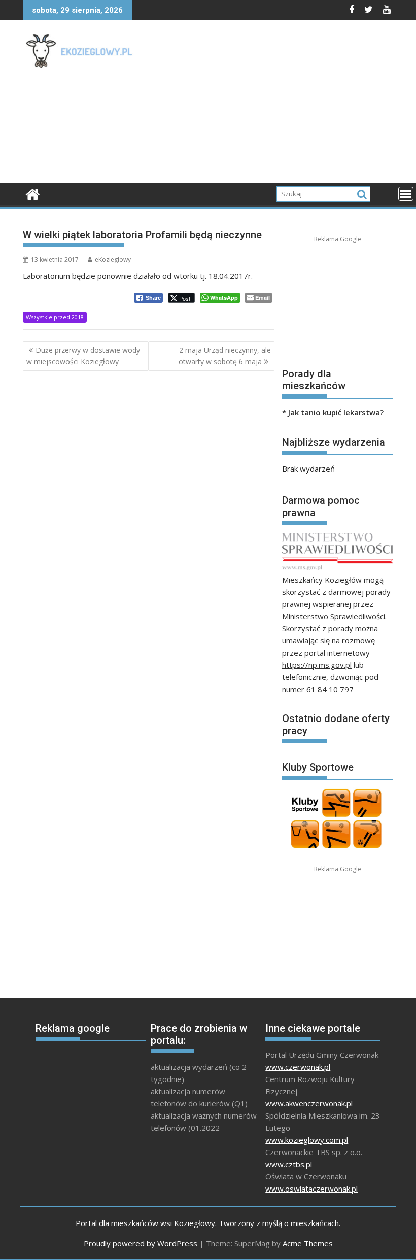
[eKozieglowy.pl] (32, 193)
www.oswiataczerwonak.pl (311, 1188)
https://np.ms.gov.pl (317, 665)
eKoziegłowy (113, 259)
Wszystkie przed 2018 (55, 317)
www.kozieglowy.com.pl (306, 1140)
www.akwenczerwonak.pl (309, 1103)
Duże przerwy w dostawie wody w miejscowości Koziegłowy (83, 355)
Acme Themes (308, 1243)
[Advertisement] (279, 104)
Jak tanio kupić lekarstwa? (336, 412)
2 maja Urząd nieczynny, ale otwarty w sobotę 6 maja (225, 355)
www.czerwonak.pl (297, 1067)
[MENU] (405, 194)
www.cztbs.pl (288, 1164)
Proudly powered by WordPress (140, 1243)
